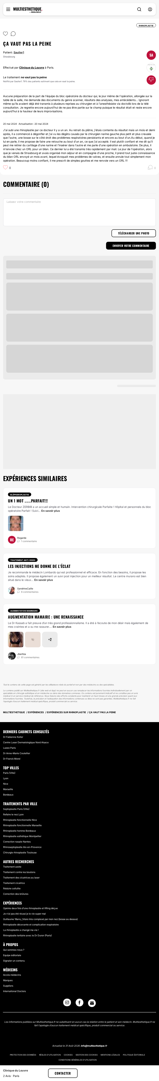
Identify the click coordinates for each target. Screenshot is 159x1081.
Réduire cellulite (12, 888)
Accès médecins (12, 974)
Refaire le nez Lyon (13, 814)
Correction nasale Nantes (17, 841)
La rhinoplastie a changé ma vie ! (21, 930)
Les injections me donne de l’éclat (39, 566)
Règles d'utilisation (50, 1055)
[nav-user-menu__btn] (150, 9)
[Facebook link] (79, 1003)
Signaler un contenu (14, 960)
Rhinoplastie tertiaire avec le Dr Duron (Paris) (27, 935)
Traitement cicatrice (14, 883)
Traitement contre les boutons (19, 872)
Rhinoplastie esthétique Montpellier (22, 836)
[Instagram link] (67, 1003)
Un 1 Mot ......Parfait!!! (28, 501)
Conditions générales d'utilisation (78, 1060)
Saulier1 (19, 52)
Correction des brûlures (15, 893)
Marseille (8, 789)
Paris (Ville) (9, 772)
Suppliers (8, 985)
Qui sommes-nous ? (13, 949)
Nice (5, 783)
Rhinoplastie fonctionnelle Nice (20, 819)
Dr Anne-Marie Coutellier (16, 753)
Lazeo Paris (9, 747)
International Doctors (14, 991)
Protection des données (23, 1055)
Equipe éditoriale (12, 955)
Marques (8, 980)
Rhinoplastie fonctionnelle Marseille (22, 825)
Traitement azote (12, 866)
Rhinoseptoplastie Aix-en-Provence (22, 847)
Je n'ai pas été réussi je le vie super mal (24, 913)
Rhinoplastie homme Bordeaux (19, 830)
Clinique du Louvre (31, 67)
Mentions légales (110, 1055)
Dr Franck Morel (11, 758)
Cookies (68, 1055)
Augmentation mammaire (24, 611)
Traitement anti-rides (22, 560)
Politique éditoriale (134, 1055)
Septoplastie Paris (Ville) (16, 809)
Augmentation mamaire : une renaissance (46, 617)
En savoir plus (50, 510)
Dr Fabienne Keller (13, 736)
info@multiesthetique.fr (94, 1045)
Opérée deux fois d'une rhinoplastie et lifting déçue (30, 908)
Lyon (5, 778)
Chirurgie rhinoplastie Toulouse (20, 852)
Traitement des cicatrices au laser (21, 877)
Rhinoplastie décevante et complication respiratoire (31, 924)
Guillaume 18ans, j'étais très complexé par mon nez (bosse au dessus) (40, 919)
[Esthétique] (27, 10)
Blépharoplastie (19, 495)
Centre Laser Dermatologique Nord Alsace (26, 742)
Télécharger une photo (133, 233)
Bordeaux (8, 794)
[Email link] (92, 1003)
